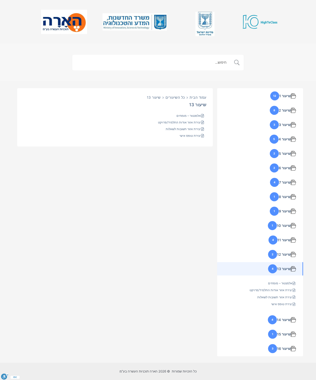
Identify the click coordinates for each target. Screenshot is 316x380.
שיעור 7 (285, 182)
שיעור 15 (284, 334)
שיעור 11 (284, 240)
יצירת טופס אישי (190, 135)
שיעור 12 (284, 254)
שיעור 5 (285, 153)
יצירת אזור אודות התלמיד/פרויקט (179, 122)
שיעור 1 (285, 96)
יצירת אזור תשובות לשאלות (183, 129)
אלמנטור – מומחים (188, 115)
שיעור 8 (285, 196)
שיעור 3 (285, 124)
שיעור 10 (284, 225)
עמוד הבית (198, 97)
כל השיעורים (175, 97)
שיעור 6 (285, 168)
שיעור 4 (285, 139)
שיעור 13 (284, 269)
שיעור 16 (284, 348)
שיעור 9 (285, 211)
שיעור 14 (284, 320)
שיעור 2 (285, 110)
